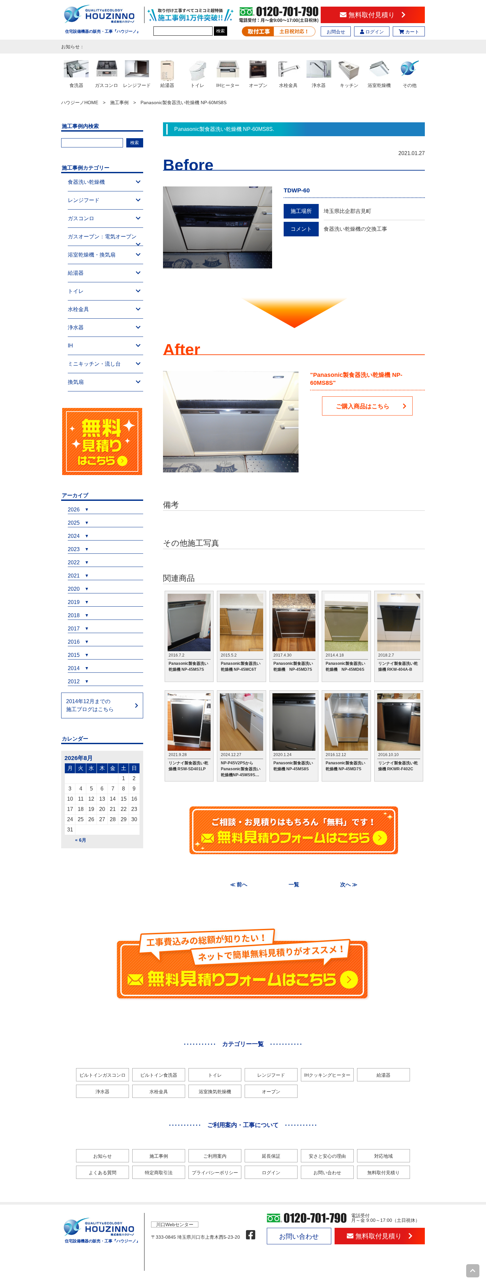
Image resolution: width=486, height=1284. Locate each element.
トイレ (76, 291)
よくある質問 (102, 1172)
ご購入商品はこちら (362, 406)
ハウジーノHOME (79, 102)
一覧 (294, 884)
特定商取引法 (159, 1172)
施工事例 (119, 102)
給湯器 (76, 273)
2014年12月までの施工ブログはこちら (90, 705)
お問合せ (336, 31)
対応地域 (383, 1156)
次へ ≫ (348, 884)
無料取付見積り (373, 15)
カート (411, 31)
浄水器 (76, 327)
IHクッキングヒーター (327, 1075)
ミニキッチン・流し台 (94, 364)
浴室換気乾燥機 (215, 1091)
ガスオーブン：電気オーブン (102, 236)
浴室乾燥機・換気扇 (91, 255)
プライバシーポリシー (215, 1172)
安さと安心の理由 (327, 1156)
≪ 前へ (238, 884)
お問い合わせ (327, 1172)
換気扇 (76, 382)
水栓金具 (78, 309)
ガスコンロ (81, 218)
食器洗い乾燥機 (86, 182)
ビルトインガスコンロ (102, 1075)
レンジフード (84, 200)
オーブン (271, 1091)
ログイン (374, 31)
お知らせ (102, 1156)
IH (70, 345)
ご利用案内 (214, 1156)
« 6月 (80, 840)
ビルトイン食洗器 (158, 1075)
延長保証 (271, 1156)
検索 (220, 30)
